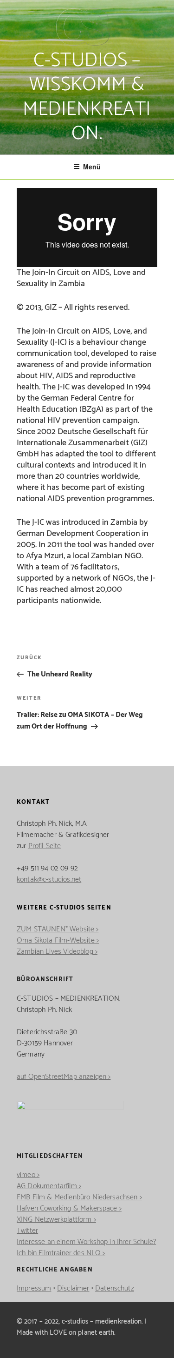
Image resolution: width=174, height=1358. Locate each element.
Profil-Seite (44, 846)
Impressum (34, 1288)
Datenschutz (114, 1288)
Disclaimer (73, 1288)
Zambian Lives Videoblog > (57, 951)
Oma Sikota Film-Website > (58, 940)
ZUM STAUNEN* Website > (58, 929)
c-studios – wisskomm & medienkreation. (87, 97)
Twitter (27, 1230)
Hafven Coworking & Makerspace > (69, 1208)
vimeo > (28, 1175)
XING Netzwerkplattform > (56, 1219)
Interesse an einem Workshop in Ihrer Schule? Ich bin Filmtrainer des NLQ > (86, 1247)
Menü (92, 166)
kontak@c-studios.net (49, 879)
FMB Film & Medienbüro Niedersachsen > (79, 1197)
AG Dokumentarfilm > (49, 1186)
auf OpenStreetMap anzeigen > (63, 1076)
